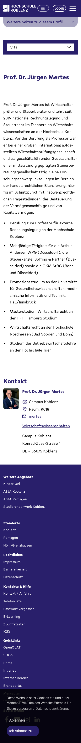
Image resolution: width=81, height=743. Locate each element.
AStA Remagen (15, 499)
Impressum (12, 561)
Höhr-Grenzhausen (17, 545)
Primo (7, 662)
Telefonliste (12, 601)
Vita (13, 47)
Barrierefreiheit (15, 569)
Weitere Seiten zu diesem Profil (35, 21)
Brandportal (12, 685)
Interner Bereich (15, 678)
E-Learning (11, 616)
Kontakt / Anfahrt (17, 593)
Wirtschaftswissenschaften (46, 425)
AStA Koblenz (14, 491)
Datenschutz (13, 577)
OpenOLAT (12, 647)
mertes (35, 416)
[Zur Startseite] (19, 8)
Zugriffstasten (14, 624)
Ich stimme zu (20, 731)
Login (59, 8)
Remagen (10, 537)
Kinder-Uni (11, 483)
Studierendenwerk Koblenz (24, 506)
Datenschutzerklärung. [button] (52, 708)
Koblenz (9, 530)
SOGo (7, 655)
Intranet (9, 670)
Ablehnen (17, 720)
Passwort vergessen (18, 608)
